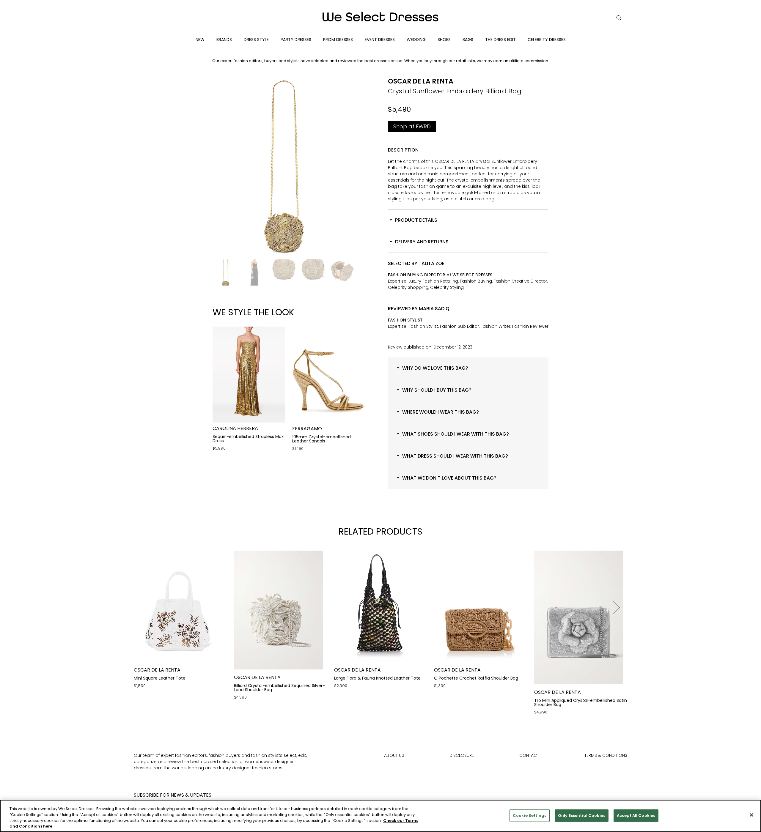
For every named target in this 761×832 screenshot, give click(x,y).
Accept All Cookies (636, 815)
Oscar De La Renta (420, 81)
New (200, 39)
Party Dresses (296, 39)
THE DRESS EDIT (500, 39)
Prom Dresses (338, 39)
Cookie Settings (529, 815)
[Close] (751, 814)
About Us (394, 755)
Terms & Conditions (605, 755)
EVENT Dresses (380, 39)
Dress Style (256, 39)
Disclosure (461, 755)
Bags (468, 39)
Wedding (416, 39)
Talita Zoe (431, 263)
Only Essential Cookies (581, 815)
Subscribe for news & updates (172, 795)
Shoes (444, 39)
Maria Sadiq (434, 308)
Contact (529, 755)
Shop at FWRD (412, 126)
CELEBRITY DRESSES (547, 39)
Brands (224, 39)
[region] (380, 816)
